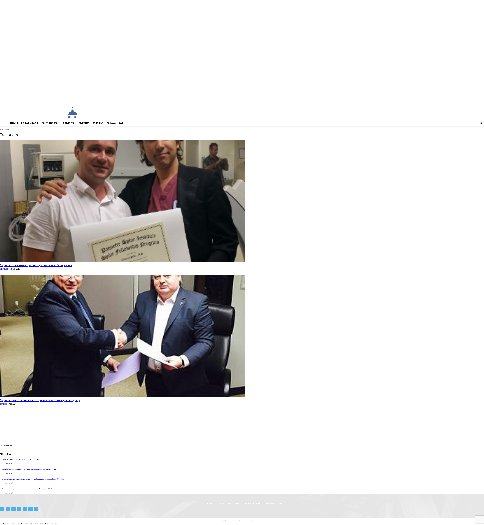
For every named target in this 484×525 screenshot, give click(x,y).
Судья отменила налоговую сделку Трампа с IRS (20, 459)
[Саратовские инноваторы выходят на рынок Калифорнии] (122, 201)
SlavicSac (4, 269)
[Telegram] (472, 101)
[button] (481, 123)
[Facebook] (461, 101)
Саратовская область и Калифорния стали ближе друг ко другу (40, 400)
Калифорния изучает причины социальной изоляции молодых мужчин (29, 469)
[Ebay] (458, 101)
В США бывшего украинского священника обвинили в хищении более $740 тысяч (33, 479)
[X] (479, 101)
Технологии (5, 261)
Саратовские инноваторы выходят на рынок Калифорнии (36, 265)
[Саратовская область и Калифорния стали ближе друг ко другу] (122, 336)
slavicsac (3, 404)
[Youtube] (482, 101)
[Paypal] (468, 101)
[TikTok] (475, 101)
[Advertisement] (191, 112)
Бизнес (3, 396)
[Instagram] (465, 101)
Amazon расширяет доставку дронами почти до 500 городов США (27, 489)
